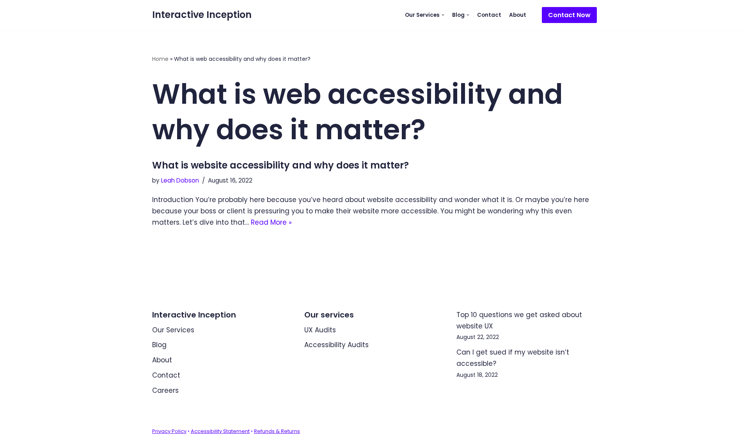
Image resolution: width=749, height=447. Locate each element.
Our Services (173, 330)
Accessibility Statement (220, 431)
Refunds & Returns (277, 431)
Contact (489, 15)
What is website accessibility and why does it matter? (280, 165)
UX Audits (320, 330)
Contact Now (569, 15)
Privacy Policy (169, 431)
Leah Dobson (180, 180)
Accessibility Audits (336, 344)
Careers (165, 390)
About (517, 15)
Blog (159, 344)
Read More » (271, 222)
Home (160, 59)
